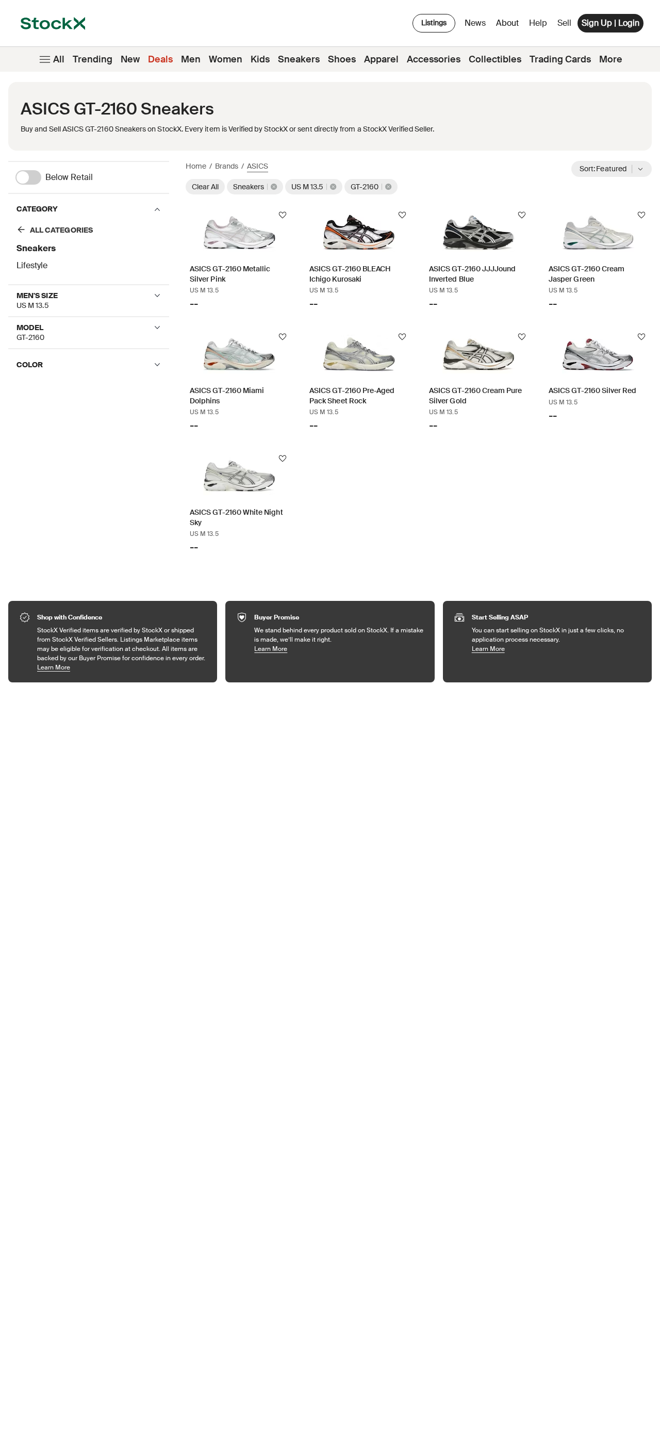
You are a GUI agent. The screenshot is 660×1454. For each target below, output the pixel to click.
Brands (226, 166)
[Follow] (282, 215)
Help (538, 23)
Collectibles (495, 59)
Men (191, 59)
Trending (92, 59)
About (509, 26)
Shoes (342, 59)
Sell (564, 23)
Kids (260, 59)
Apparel (381, 59)
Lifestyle (31, 265)
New (130, 59)
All (58, 59)
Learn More (122, 667)
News (475, 23)
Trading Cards (560, 59)
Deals (160, 59)
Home (196, 166)
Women (225, 59)
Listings (434, 22)
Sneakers (299, 59)
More (610, 59)
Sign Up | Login (610, 23)
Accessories (433, 59)
